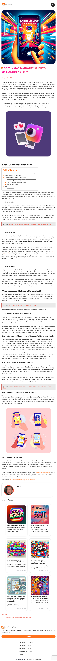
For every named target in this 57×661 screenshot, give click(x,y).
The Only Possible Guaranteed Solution (16, 182)
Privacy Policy (23, 654)
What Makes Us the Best (13, 184)
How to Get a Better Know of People (15, 180)
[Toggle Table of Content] (34, 173)
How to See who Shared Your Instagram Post (17, 617)
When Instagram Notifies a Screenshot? (15, 177)
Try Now (28, 636)
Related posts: (10, 188)
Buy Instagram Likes (25, 645)
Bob (6, 186)
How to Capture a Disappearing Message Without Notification (21, 179)
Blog (5, 614)
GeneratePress (37, 659)
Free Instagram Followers (42, 472)
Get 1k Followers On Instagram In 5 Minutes (22, 479)
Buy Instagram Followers (26, 642)
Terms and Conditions (25, 651)
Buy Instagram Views (25, 648)
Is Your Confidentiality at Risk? (13, 175)
